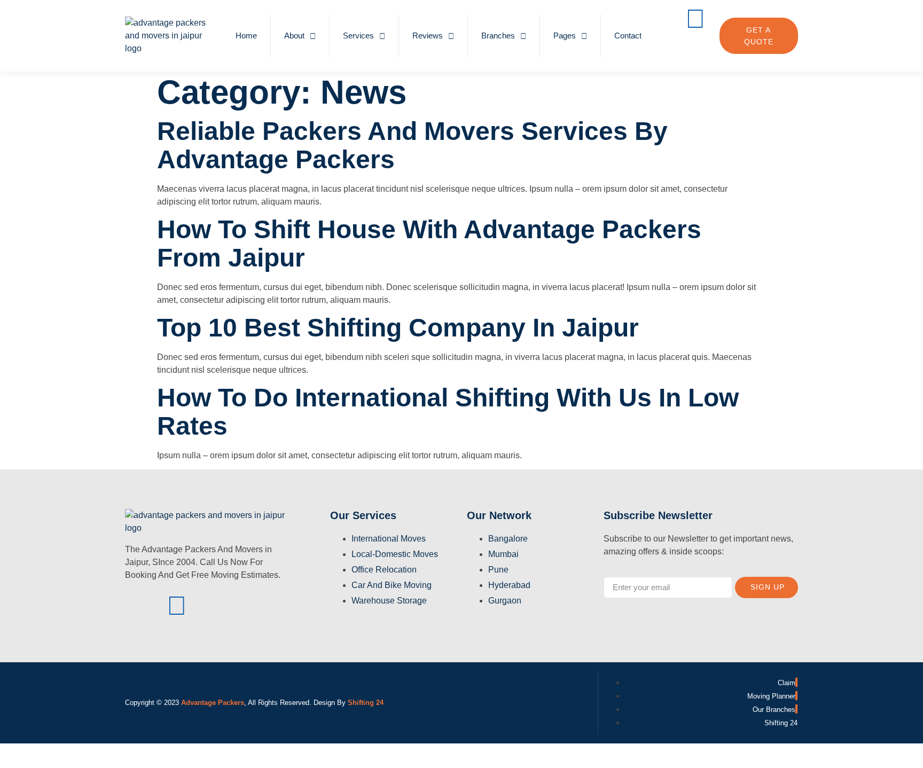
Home (246, 35)
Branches (498, 35)
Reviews (427, 35)
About (294, 35)
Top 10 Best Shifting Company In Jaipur (398, 328)
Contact (628, 35)
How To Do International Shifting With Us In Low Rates (448, 411)
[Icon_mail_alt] (253, 605)
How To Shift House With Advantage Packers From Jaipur (429, 243)
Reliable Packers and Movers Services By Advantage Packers (412, 145)
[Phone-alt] (695, 18)
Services (358, 35)
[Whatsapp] (695, 49)
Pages (564, 35)
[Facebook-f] (138, 605)
